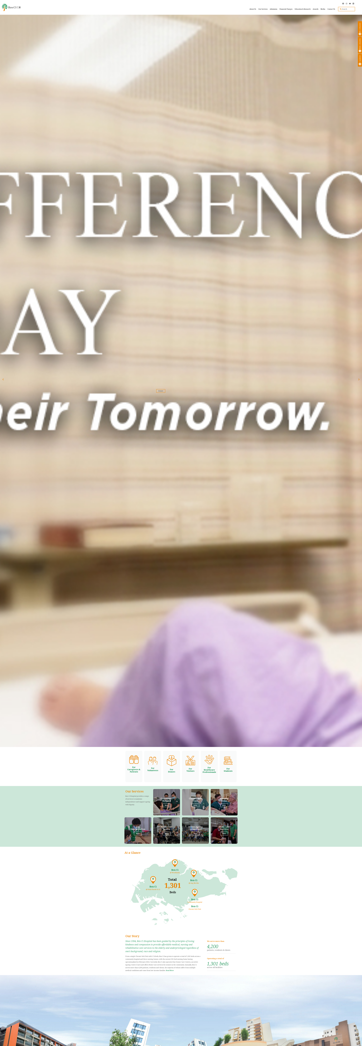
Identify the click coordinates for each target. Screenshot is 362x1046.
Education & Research (303, 9)
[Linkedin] (353, 3)
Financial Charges (286, 9)
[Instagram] (346, 3)
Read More (170, 970)
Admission (273, 9)
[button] (3, 379)
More (133, 776)
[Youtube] (350, 3)
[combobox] (346, 9)
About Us (253, 9)
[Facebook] (343, 3)
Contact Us (331, 9)
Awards (315, 9)
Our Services (263, 9)
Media (323, 9)
